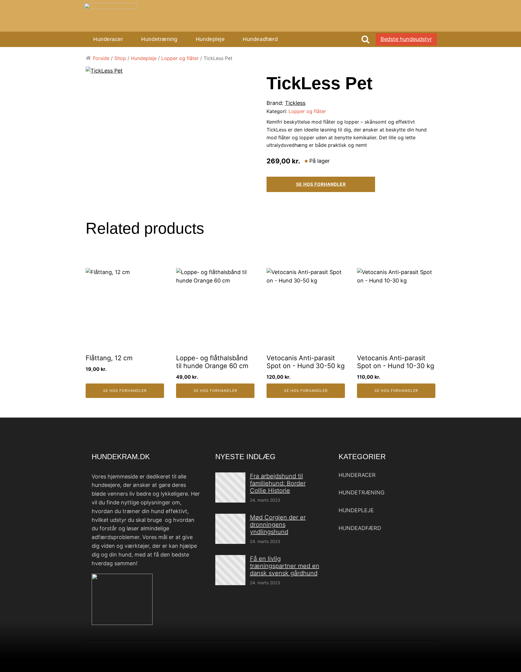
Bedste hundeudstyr (406, 39)
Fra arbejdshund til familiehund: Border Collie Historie (278, 483)
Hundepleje (210, 39)
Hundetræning (159, 39)
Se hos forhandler (321, 184)
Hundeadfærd (260, 39)
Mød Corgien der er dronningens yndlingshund (278, 524)
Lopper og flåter (180, 58)
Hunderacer (108, 39)
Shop (120, 58)
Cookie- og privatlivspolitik (344, 661)
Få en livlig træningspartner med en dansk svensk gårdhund (284, 566)
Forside (101, 58)
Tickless (295, 103)
